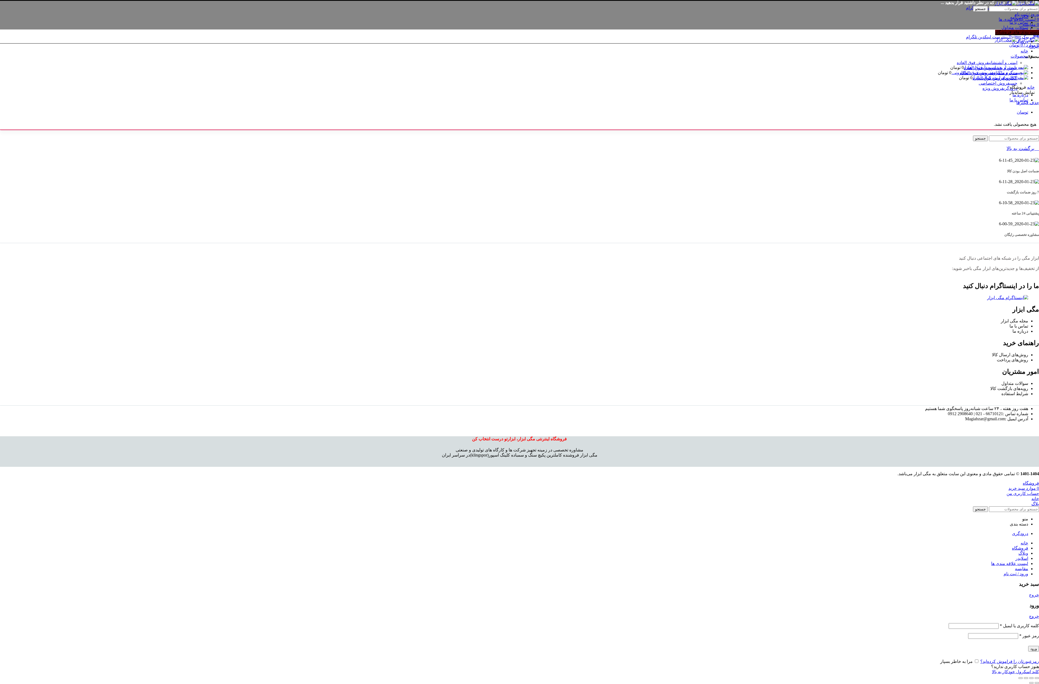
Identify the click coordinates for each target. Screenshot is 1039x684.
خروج (1034, 46)
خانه (1031, 87)
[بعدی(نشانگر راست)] (1031, 683)
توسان (1022, 112)
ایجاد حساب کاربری (969, 666)
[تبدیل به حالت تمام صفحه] (1026, 678)
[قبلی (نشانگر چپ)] (1037, 683)
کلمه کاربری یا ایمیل (1019, 625)
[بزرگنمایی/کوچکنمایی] (1020, 678)
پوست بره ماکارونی (969, 72)
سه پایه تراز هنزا (979, 67)
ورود (1033, 649)
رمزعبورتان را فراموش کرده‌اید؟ (1009, 661)
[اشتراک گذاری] (1031, 678)
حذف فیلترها (1027, 102)
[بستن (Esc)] (1037, 678)
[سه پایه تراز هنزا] (1011, 67)
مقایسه (1021, 568)
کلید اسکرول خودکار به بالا (1015, 671)
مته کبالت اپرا (985, 77)
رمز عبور (1029, 635)
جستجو (980, 9)
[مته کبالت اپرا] (1013, 77)
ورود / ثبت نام (1016, 573)
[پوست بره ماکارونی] (1008, 72)
